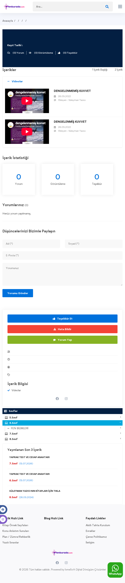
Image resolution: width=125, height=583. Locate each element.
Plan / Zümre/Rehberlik (16, 536)
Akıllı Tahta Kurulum (98, 525)
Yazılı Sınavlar (10, 542)
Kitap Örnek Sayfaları (15, 525)
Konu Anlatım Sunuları (15, 530)
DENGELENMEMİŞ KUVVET (72, 91)
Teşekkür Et (64, 318)
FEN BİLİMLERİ (19, 428)
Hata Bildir (64, 329)
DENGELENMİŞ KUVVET (70, 121)
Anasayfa (7, 20)
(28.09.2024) (26, 497)
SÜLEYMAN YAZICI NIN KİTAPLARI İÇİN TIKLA (34, 490)
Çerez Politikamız (96, 536)
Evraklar (90, 530)
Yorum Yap (64, 339)
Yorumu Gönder (17, 293)
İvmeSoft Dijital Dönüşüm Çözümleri (85, 569)
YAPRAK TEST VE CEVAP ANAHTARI (29, 457)
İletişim (90, 542)
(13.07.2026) (26, 463)
